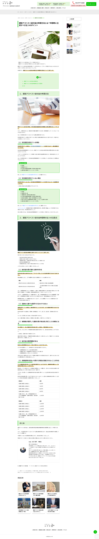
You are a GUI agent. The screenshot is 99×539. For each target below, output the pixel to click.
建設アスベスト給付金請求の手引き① (30, 174)
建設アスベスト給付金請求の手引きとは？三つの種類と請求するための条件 (33, 472)
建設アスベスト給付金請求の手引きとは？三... (24, 494)
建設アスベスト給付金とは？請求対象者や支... (52, 494)
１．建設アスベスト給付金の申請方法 (30, 81)
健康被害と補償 (40, 8)
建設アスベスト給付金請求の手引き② (30, 205)
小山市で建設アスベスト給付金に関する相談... (53, 510)
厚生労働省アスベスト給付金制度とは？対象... (24, 510)
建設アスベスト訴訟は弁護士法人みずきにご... (38, 510)
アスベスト (33, 465)
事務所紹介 (53, 8)
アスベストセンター (22, 208)
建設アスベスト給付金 (38, 17)
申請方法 (45, 465)
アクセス (64, 8)
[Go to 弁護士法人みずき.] (18, 11)
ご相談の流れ (33, 8)
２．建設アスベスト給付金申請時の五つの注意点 (32, 83)
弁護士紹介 (47, 8)
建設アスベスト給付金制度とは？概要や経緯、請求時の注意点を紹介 (34, 470)
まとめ (23, 86)
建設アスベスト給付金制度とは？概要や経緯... (38, 494)
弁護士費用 (58, 8)
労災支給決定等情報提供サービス (37, 146)
